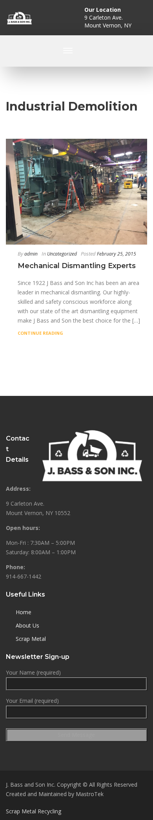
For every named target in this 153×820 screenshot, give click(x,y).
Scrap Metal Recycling (33, 811)
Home (23, 612)
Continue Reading (40, 333)
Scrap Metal (31, 638)
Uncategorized (62, 253)
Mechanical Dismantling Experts (77, 265)
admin (31, 253)
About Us (27, 625)
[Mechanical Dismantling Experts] (76, 192)
